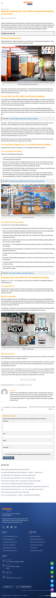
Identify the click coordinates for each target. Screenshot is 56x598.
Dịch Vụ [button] (4, 532)
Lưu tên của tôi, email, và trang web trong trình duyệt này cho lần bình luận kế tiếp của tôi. (28, 454)
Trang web (5, 447)
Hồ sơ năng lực (33, 547)
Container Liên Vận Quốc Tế (10, 542)
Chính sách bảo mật (16, 595)
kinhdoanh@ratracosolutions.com (14, 578)
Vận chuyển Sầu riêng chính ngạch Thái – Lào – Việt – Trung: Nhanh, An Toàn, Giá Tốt (22, 489)
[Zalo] (11, 527)
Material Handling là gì (27, 369)
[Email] (15, 527)
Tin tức (3, 9)
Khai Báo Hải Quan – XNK (9, 547)
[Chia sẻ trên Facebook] (24, 380)
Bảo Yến (14, 18)
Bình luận (5, 421)
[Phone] (52, 563)
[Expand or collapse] (53, 33)
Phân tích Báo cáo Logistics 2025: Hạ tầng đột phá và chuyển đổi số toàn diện (21, 481)
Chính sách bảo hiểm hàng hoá (37, 542)
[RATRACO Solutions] (28, 509)
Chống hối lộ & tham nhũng (36, 545)
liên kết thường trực (28, 384)
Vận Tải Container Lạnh (8, 539)
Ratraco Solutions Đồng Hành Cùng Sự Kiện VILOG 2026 (15, 469)
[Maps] (52, 589)
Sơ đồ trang (24, 595)
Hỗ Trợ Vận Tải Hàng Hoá (9, 545)
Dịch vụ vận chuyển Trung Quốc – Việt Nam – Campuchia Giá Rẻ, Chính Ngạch (20, 495)
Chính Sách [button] (32, 532)
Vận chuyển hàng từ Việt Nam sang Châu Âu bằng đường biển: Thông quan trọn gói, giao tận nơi (25, 486)
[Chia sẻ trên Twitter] (26, 380)
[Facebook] (3, 527)
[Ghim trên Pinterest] (32, 380)
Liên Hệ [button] (4, 555)
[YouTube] (7, 527)
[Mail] (52, 585)
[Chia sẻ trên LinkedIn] (34, 380)
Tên (4, 433)
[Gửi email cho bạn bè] (29, 380)
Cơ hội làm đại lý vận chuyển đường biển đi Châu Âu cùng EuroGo (17, 483)
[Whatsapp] (52, 572)
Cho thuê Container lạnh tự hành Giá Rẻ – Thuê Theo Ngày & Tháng (17, 478)
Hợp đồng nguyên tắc (35, 536)
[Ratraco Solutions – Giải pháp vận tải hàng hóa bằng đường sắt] (28, 3)
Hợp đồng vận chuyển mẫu (36, 539)
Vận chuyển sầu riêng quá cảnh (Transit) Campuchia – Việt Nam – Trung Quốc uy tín (22, 472)
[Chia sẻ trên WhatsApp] (21, 380)
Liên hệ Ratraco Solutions (36, 550)
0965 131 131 (9, 573)
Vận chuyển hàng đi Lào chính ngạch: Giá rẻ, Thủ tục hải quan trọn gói (18, 475)
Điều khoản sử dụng (6, 595)
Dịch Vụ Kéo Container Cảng (10, 550)
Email (4, 440)
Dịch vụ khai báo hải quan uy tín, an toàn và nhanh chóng (15, 492)
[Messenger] (52, 581)
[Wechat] (52, 576)
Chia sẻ (7, 9)
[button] (2, 3)
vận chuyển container (12, 280)
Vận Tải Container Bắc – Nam (10, 536)
